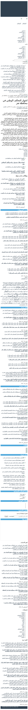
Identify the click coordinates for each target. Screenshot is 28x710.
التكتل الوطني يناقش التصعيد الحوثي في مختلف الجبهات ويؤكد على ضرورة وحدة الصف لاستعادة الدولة (13, 88)
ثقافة (23, 39)
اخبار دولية (23, 291)
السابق (23, 159)
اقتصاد (23, 612)
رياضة (23, 625)
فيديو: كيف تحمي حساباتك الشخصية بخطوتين (16, 217)
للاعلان (23, 10)
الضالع (20, 299)
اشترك (6, 516)
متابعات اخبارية (8, 303)
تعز (10, 301)
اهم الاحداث (22, 32)
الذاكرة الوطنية (21, 40)
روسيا (5, 301)
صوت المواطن (21, 37)
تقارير (23, 33)
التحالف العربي (13, 297)
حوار (23, 35)
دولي (23, 623)
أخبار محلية (20, 287)
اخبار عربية (17, 291)
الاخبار (23, 30)
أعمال (26, 277)
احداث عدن (8, 287)
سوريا (3, 301)
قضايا (23, 634)
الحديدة (8, 297)
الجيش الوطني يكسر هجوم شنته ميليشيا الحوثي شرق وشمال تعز (13, 171)
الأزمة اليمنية (21, 296)
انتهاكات (15, 301)
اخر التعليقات (24, 278)
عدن (19, 303)
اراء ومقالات (9, 294)
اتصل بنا (23, 9)
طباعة (25, 108)
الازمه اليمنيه (5, 296)
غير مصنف (22, 631)
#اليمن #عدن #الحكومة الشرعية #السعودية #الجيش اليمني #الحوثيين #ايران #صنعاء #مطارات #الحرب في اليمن (14, 285)
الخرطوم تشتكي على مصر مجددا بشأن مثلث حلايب (15, 240)
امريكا (19, 301)
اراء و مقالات (17, 294)
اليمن (23, 301)
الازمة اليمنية (13, 296)
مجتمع (23, 637)
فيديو (23, 633)
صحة (23, 626)
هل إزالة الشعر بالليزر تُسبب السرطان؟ (18, 273)
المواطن (16, 299)
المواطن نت (10, 299)
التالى (23, 168)
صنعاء (26, 303)
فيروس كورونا (15, 303)
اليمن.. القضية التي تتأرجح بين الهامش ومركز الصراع (15, 427)
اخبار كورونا (11, 291)
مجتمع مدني (22, 304)
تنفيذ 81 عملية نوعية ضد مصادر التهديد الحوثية (14, 82)
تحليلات (23, 36)
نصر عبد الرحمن (21, 106)
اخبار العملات (7, 289)
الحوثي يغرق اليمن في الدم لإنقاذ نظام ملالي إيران (15, 406)
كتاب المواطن (21, 41)
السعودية (23, 299)
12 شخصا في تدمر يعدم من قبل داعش (18, 368)
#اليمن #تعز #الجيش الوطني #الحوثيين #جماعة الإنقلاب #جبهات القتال (15, 282)
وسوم (26, 281)
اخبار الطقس (12, 289)
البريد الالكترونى (20, 108)
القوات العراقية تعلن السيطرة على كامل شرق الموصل (14, 252)
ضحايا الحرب (22, 303)
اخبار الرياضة (18, 289)
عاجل (23, 630)
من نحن (23, 8)
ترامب (12, 301)
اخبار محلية (21, 149)
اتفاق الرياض (13, 287)
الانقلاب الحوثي (21, 297)
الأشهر (25, 222)
